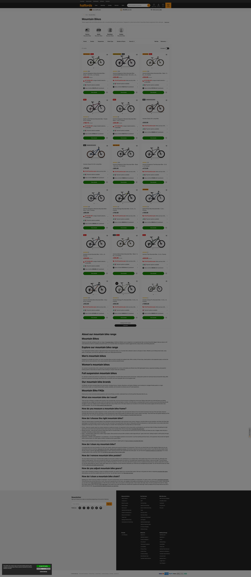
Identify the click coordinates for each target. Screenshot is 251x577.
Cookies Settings (43, 571)
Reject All (43, 568)
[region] (27, 569)
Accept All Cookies (43, 566)
